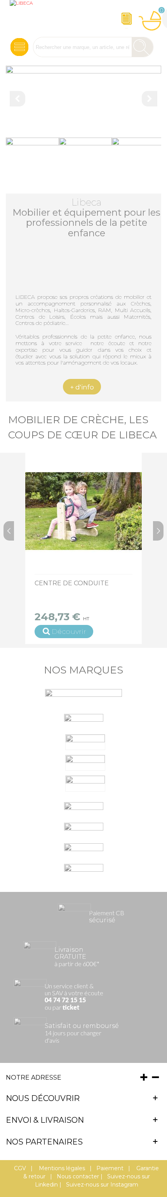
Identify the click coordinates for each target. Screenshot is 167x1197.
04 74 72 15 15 (65, 1000)
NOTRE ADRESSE (33, 1077)
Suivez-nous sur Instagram (102, 1184)
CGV (20, 1168)
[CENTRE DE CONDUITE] (83, 511)
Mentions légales (61, 1168)
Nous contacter (78, 1176)
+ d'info (82, 387)
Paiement (110, 1168)
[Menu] (19, 47)
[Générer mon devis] (126, 18)
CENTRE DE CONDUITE (72, 583)
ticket (71, 1008)
